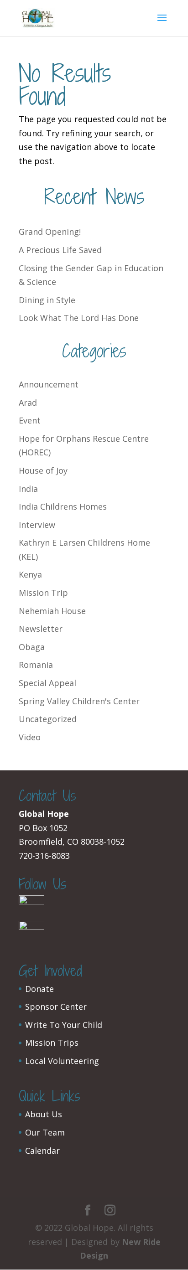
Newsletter (41, 628)
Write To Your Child (63, 1024)
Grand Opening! (50, 231)
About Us (43, 1114)
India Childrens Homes (63, 506)
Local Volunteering (62, 1060)
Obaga (32, 646)
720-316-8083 (44, 855)
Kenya (30, 574)
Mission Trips (51, 1042)
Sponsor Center (56, 1006)
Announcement (48, 384)
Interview (37, 524)
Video (30, 737)
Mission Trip (43, 592)
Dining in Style (47, 299)
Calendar (42, 1150)
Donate (39, 988)
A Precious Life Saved (60, 249)
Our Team (45, 1132)
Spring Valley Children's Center (79, 701)
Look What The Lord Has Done (79, 317)
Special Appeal (47, 682)
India (28, 488)
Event (30, 420)
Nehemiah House (52, 610)
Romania (36, 664)
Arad (28, 402)
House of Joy (43, 470)
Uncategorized (48, 718)
